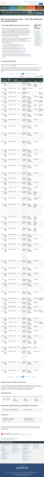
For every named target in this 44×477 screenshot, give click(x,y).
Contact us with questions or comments (7, 439)
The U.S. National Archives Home (11, 2)
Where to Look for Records (26, 454)
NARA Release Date (10, 80)
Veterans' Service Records (13, 8)
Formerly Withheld (15, 80)
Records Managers (15, 451)
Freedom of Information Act (25, 472)
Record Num (5, 80)
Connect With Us (22, 466)
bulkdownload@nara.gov (9, 389)
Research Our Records (4, 8)
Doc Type (29, 81)
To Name (41, 81)
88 (27, 73)
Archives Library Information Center (4, 457)
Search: (21, 76)
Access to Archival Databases (4, 455)
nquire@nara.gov (9, 420)
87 (26, 73)
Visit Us (30, 7)
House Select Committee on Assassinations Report (38, 39)
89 (29, 73)
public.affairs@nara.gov (31, 420)
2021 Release (36, 399)
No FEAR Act (32, 472)
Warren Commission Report (38, 35)
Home (3, 14)
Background (38, 32)
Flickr (27, 468)
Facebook (16, 468)
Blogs (25, 468)
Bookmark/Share (34, 1)
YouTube (24, 468)
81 (16, 73)
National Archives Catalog (5, 451)
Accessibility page (28, 434)
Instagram (20, 468)
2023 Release (15, 399)
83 (19, 73)
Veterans (13, 453)
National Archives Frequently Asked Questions (26, 449)
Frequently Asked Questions (11, 409)
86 (24, 73)
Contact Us (40, 1)
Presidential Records (5, 453)
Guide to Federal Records (27, 451)
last (35, 73)
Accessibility (12, 472)
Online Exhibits (3, 459)
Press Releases (28, 409)
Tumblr (22, 468)
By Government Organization (4, 450)
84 (21, 73)
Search (41, 3)
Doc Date (24, 80)
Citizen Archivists (27, 1)
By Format (3, 448)
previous (11, 73)
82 (17, 73)
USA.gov (36, 472)
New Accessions (36, 448)
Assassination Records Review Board (38, 43)
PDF (23, 84)
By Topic (2, 446)
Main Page (38, 31)
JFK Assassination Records (17, 14)
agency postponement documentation (26, 396)
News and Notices (36, 446)
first (8, 73)
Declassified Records (26, 452)
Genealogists (14, 446)
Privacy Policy (17, 472)
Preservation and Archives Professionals (16, 450)
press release (19, 44)
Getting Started (25, 446)
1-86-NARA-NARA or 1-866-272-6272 (22, 475)
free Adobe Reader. (13, 433)
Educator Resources (22, 8)
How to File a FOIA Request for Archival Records (26, 459)
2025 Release (6, 399)
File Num (35, 81)
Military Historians (15, 448)
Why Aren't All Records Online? (26, 457)
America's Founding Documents (39, 7)
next (33, 73)
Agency (19, 81)
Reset (41, 76)
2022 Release (26, 399)
